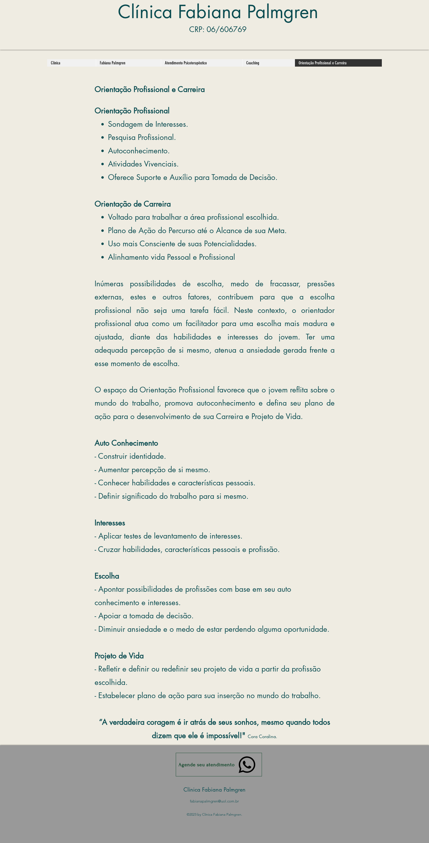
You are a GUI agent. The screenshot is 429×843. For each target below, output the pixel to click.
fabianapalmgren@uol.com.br (214, 801)
